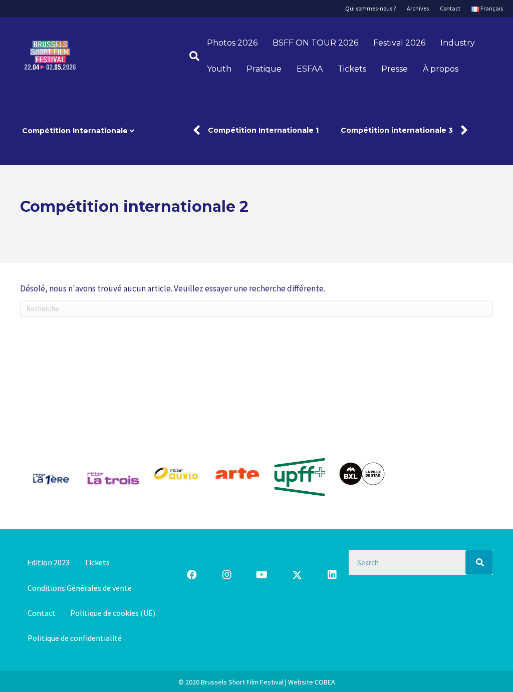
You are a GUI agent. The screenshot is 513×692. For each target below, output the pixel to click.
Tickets (352, 69)
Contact (450, 8)
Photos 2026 (232, 43)
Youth (219, 69)
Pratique (264, 69)
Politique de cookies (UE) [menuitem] (112, 613)
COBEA (325, 681)
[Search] (479, 562)
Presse (394, 69)
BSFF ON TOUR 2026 (315, 43)
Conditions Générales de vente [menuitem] (80, 588)
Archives (418, 8)
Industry (457, 43)
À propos (440, 69)
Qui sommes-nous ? (370, 8)
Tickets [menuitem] (97, 562)
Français (491, 8)
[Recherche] (190, 56)
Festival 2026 (399, 43)
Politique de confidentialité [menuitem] (75, 638)
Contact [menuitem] (42, 613)
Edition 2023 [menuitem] (48, 562)
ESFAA (310, 69)
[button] (192, 575)
